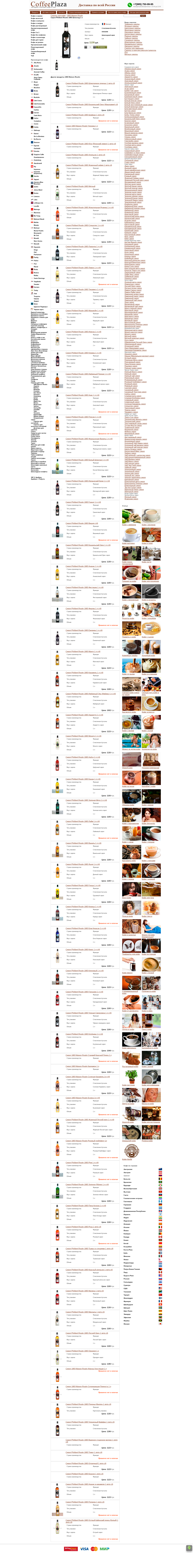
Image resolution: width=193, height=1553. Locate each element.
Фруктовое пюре (37, 450)
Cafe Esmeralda (39, 104)
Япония (126, 1324)
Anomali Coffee (39, 72)
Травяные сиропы (132, 24)
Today (36, 290)
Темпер (33, 440)
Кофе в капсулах (37, 21)
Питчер (33, 368)
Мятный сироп (130, 336)
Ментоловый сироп (133, 322)
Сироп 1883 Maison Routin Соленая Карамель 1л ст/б (88, 1077)
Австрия (127, 1172)
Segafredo (37, 281)
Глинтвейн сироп (132, 141)
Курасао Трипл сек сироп (135, 270)
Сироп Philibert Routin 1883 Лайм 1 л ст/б (83, 821)
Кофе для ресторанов (151, 1122)
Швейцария (128, 1304)
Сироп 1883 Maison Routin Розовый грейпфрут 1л (86, 1141)
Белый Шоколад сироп (134, 107)
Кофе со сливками (149, 674)
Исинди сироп (130, 220)
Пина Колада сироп (133, 364)
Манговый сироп (131, 310)
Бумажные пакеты (37, 316)
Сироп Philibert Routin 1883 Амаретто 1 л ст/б (84, 715)
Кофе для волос (148, 823)
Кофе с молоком (148, 525)
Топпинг (34, 441)
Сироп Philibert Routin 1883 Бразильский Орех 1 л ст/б (88, 545)
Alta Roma (37, 63)
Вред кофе (126, 898)
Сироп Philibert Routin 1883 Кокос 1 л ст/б (83, 950)
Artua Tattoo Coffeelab (38, 78)
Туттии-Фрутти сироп (133, 425)
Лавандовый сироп (133, 272)
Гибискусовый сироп (133, 139)
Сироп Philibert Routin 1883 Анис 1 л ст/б (82, 395)
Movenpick (37, 233)
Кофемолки (35, 346)
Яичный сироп (130, 497)
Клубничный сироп (132, 246)
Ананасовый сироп (132, 79)
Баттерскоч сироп (132, 99)
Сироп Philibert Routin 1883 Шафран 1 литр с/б (85, 115)
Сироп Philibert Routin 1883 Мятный (80, 186)
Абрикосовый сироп (133, 69)
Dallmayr (37, 130)
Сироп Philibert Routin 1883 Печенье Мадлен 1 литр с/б (88, 1404)
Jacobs (36, 176)
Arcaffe (36, 75)
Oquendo (37, 247)
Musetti (36, 238)
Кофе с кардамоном (130, 823)
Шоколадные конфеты (39, 472)
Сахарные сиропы (132, 40)
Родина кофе (147, 1141)
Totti (35, 293)
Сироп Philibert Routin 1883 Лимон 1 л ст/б (83, 268)
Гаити (126, 1195)
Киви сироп (129, 239)
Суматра (127, 1285)
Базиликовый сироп (133, 93)
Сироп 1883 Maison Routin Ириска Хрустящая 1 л (86, 1369)
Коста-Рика (128, 1250)
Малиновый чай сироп (134, 306)
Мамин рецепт (39, 416)
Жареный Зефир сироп (134, 178)
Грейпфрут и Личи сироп (135, 153)
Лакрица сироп (131, 278)
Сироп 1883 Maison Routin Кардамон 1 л (82, 1066)
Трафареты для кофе (131, 954)
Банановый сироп (132, 95)
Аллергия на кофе (149, 749)
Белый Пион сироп (132, 103)
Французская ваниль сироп (136, 439)
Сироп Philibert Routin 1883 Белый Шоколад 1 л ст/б (87, 460)
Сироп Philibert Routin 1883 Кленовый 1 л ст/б (85, 971)
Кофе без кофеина (38, 35)
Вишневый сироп (132, 131)
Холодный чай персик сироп (136, 447)
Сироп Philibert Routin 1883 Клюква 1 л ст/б (83, 353)
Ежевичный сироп (132, 174)
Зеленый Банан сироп (134, 198)
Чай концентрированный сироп (138, 457)
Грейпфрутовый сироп (134, 155)
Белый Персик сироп (133, 101)
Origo (36, 250)
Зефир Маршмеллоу (38, 334)
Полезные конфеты (38, 374)
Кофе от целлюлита (130, 1011)
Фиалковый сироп (132, 433)
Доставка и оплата (48, 12)
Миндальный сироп (133, 326)
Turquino (37, 296)
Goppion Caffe (39, 154)
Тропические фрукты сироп (136, 419)
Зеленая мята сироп (133, 194)
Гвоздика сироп (131, 135)
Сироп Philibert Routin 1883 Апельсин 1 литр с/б (85, 155)
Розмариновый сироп (133, 380)
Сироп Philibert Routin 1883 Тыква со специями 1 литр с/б (89, 1249)
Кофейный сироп (132, 258)
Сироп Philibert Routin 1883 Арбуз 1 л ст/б (83, 757)
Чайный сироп (130, 467)
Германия (127, 1205)
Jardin (36, 187)
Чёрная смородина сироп (135, 477)
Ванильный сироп (132, 127)
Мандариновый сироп (134, 312)
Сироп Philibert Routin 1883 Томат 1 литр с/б (84, 1452)
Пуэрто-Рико (129, 1276)
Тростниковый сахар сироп (136, 423)
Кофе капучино (128, 543)
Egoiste (36, 146)
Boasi (36, 82)
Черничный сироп (132, 471)
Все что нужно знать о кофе (117, 12)
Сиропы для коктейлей (37, 422)
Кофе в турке (147, 543)
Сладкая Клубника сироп (135, 398)
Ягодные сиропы (132, 26)
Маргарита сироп (132, 316)
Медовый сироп (131, 320)
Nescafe (36, 244)
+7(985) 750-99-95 (143, 4)
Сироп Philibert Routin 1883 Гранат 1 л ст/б (83, 502)
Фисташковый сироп (133, 437)
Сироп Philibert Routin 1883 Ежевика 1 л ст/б (84, 630)
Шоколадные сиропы (133, 42)
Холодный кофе (148, 655)
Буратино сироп (131, 125)
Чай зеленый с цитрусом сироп (137, 455)
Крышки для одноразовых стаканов (39, 348)
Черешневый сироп (133, 469)
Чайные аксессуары (38, 458)
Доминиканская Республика (135, 1211)
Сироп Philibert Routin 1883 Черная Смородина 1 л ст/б (88, 1013)
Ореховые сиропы (132, 32)
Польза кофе (127, 916)
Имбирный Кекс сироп (134, 206)
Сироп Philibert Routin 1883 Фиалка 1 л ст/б (83, 609)
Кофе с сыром (148, 637)
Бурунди (127, 1185)
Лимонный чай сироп (133, 300)
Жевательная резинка (39, 332)
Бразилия (127, 1182)
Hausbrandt (38, 163)
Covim (36, 124)
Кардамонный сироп (133, 228)
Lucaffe (36, 206)
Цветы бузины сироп (133, 449)
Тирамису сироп (131, 412)
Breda (36, 91)
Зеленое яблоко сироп (134, 196)
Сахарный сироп (131, 390)
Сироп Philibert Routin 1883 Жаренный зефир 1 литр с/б (89, 165)
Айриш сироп (130, 73)
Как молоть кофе (129, 712)
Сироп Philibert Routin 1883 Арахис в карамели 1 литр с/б (89, 1484)
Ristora (36, 273)
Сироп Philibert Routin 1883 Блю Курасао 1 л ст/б (86, 928)
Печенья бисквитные (38, 366)
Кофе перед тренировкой (127, 563)
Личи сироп (129, 302)
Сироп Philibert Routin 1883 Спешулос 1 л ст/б (85, 225)
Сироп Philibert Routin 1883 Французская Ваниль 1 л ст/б (89, 439)
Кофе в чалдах (37, 23)
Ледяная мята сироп (133, 282)
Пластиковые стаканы (39, 369)
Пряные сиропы (131, 36)
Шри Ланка (128, 1311)
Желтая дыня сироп (133, 184)
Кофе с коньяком (149, 618)
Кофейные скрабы (129, 655)
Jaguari (36, 179)
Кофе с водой (147, 1067)
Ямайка (126, 1321)
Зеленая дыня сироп (133, 192)
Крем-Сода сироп (132, 266)
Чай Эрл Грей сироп (133, 465)
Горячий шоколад (37, 326)
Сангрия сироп (131, 388)
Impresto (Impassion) (38, 172)
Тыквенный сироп (132, 427)
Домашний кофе (129, 1141)
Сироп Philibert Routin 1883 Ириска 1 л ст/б (83, 332)
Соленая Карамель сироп (135, 404)
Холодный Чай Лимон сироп (136, 443)
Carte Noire (38, 115)
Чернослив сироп (132, 473)
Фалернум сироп (131, 429)
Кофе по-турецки (149, 954)
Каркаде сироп (131, 233)
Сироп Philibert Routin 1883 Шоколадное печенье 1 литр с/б (90, 83)
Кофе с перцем (148, 842)
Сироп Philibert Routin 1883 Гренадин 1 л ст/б (84, 992)
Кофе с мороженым (130, 600)
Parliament (37, 254)
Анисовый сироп (131, 81)
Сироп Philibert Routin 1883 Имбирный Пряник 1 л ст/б (88, 374)
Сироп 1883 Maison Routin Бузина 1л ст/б (83, 1098)
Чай (32, 56)
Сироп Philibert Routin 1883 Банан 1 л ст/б (83, 779)
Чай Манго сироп (132, 461)
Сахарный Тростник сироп (135, 392)
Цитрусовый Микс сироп (135, 451)
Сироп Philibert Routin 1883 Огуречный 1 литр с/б (86, 1463)
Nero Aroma (38, 241)
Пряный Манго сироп (133, 372)
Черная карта (38, 309)
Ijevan (36, 398)
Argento (36, 386)
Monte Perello (38, 231)
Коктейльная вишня (38, 339)
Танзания (127, 1292)
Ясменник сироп (131, 499)
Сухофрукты (35, 438)
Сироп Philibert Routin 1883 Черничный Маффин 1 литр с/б (90, 1422)
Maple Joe (37, 401)
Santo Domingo (39, 278)
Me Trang (37, 216)
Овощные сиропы (132, 46)
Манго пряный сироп (133, 308)
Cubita (36, 127)
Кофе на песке (128, 786)
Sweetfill (37, 409)
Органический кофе (39, 45)
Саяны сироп (130, 394)
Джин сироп (129, 166)
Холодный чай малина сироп (137, 445)
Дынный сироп (131, 168)
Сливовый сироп (132, 400)
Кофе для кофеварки (150, 1085)
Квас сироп (129, 237)
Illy (35, 166)
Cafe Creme (38, 100)
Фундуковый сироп (132, 441)
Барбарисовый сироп (133, 97)
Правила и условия (98, 12)
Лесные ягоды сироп (133, 288)
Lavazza (36, 196)
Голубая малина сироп (134, 143)
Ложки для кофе (37, 352)
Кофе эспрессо (148, 712)
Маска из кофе (148, 1104)
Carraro (36, 113)
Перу (126, 1272)
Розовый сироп (131, 384)
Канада (126, 1237)
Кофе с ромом (128, 879)
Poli (35, 264)
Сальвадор (128, 1282)
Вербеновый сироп (133, 129)
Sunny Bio (37, 408)
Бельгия (127, 1179)
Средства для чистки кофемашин (38, 434)
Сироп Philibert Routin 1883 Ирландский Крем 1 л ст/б (88, 481)
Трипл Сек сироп (131, 417)
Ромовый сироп (131, 386)
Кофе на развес (37, 42)
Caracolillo (37, 107)
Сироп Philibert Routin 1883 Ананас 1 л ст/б (83, 566)
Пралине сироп (131, 366)
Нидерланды (129, 1263)
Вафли (33, 322)
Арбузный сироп (131, 87)
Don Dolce (37, 393)
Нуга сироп (129, 340)
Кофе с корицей (148, 879)
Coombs (36, 391)
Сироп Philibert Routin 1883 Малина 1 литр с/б (85, 1291)
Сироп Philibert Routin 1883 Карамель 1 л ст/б (84, 673)
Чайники (34, 453)
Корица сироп (130, 256)
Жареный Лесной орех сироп (137, 180)
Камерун (127, 1234)
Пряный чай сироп (132, 376)
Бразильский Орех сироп (135, 119)
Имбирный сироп (132, 210)
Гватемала (128, 1201)
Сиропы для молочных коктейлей (38, 425)
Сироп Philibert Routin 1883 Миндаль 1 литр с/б (85, 1312)
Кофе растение (128, 1085)
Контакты (62, 12)
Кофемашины (36, 344)
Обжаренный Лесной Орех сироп (138, 342)
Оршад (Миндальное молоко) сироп (139, 356)
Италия (126, 1227)
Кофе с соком (127, 842)
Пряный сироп (131, 374)
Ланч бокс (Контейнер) (39, 351)
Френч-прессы (36, 448)
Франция (127, 1301)
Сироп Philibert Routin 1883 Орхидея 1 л (82, 1351)
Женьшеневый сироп (133, 190)
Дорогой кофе (128, 1122)
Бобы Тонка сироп (132, 115)
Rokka (36, 275)
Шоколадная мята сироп (135, 481)
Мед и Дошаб (35, 356)
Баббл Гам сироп (132, 91)
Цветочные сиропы (133, 28)
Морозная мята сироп (134, 330)
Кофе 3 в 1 (35, 32)
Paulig (36, 257)
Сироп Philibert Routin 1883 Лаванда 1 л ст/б (84, 247)
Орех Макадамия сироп (134, 348)
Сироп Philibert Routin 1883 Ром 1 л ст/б (82, 1163)
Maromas (37, 213)
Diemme (37, 142)
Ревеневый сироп (132, 378)
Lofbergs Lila (38, 203)
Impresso (37, 169)
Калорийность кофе (150, 1048)
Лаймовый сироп (132, 276)
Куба (125, 1253)
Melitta (36, 222)
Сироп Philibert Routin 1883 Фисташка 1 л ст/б (84, 587)
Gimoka (36, 151)
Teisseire (37, 413)
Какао (33, 336)
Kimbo (36, 193)
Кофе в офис (147, 1011)
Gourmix (37, 394)
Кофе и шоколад (129, 935)
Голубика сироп (131, 147)
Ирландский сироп (132, 218)
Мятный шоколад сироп (134, 338)
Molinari (37, 228)
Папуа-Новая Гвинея (132, 1269)
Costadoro (37, 121)
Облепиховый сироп (133, 344)
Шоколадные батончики (35, 469)
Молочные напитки (38, 359)
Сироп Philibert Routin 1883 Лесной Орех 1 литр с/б (87, 1333)
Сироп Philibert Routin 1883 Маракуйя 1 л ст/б (84, 311)
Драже (33, 331)
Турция (126, 1295)
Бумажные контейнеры (39, 314)
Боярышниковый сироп (134, 117)
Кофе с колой (147, 731)
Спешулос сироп (131, 406)
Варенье (34, 321)
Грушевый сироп (131, 160)
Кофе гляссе (147, 916)
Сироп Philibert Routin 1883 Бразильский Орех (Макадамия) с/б (92, 104)
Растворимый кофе (130, 1067)
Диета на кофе (128, 1104)
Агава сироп (130, 71)
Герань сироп (130, 137)
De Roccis (37, 139)
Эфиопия (127, 1317)
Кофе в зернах (36, 16)
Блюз (36, 304)
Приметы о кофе (129, 637)
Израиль (127, 1214)
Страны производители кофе (78, 12)
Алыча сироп (130, 75)
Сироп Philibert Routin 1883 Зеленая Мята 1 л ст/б (86, 800)
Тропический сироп (133, 421)
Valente (36, 299)
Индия (126, 1217)
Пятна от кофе (128, 1029)
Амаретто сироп (131, 77)
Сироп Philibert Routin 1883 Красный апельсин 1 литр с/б (89, 1270)
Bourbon (37, 87)
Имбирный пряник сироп (135, 208)
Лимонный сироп (132, 298)
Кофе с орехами (148, 861)
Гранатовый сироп (132, 151)
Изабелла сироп (131, 204)
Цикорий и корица (37, 451)
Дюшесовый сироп (132, 172)
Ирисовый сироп (131, 214)
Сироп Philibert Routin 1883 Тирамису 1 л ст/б (84, 289)
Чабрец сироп (130, 453)
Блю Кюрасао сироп (133, 113)
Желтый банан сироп (133, 186)
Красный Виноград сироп (135, 262)
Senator (36, 284)
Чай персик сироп (132, 463)
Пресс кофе (147, 1029)
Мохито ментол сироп (134, 332)
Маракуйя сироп (131, 314)
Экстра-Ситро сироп (133, 488)
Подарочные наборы (38, 371)
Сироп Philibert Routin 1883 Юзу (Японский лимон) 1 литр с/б (91, 144)
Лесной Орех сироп (133, 286)
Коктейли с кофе (148, 786)
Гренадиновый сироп (133, 157)
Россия (126, 1279)
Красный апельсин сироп (135, 260)
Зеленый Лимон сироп (134, 200)
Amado (36, 66)
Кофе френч (127, 973)
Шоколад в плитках (38, 463)
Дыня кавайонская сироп (135, 170)
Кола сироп (129, 252)
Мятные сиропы (131, 54)
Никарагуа (128, 1266)
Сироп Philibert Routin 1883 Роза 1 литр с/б (83, 1227)
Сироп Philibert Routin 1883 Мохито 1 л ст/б (83, 736)
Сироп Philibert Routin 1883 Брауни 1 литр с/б (84, 1474)
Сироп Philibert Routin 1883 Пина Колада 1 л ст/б (86, 1206)
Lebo (35, 200)
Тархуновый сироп (132, 408)
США (125, 1288)
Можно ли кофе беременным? (148, 936)
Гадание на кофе (129, 581)
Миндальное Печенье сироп (136, 324)
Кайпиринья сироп (132, 222)
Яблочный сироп (131, 492)
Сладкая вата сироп (133, 396)
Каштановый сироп (133, 235)
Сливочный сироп (132, 402)
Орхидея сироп (131, 354)
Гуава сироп (130, 162)
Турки (33, 443)
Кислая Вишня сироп (133, 242)
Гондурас (127, 1208)
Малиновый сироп (132, 304)
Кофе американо (129, 1048)
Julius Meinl (38, 190)
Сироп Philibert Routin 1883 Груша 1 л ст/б (83, 885)
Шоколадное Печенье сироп (136, 483)
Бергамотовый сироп (133, 109)
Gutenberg (37, 160)
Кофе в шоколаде (38, 37)
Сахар (33, 381)
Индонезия (128, 1221)
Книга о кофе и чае (38, 337)
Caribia (36, 110)
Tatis (35, 411)
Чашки (33, 460)
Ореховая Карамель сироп (136, 350)
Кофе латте (146, 562)
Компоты (34, 341)
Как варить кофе (129, 861)
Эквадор (127, 1314)
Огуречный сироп (132, 346)
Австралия (128, 1169)
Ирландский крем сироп (134, 216)
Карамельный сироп (133, 226)
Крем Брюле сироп (132, 264)
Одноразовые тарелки (39, 364)
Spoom (36, 406)
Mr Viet (36, 235)
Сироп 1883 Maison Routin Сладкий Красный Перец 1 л (88, 1055)
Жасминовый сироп (133, 182)
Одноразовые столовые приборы (38, 361)
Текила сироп (130, 410)
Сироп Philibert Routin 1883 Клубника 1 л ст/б (84, 1034)
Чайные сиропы (131, 38)
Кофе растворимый (39, 26)
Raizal (36, 267)
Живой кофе (127, 768)
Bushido (37, 97)
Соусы (33, 431)
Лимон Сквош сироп (133, 290)
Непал (126, 1259)
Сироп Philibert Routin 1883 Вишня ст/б (82, 523)
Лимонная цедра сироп (134, 294)
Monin (36, 403)
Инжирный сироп (132, 212)
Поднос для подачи (38, 373)
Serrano (36, 287)
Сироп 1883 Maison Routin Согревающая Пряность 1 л (88, 1386)
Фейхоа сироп (130, 431)
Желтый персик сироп (134, 188)
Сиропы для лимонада (134, 48)
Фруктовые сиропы (132, 30)
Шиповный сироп (132, 479)
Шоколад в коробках (38, 461)
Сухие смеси (35, 436)
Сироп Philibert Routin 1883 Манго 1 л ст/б (83, 651)
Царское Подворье (40, 307)
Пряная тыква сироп (133, 368)
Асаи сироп (129, 89)
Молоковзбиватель (38, 357)
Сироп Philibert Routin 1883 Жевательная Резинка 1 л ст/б (90, 207)
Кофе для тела (148, 898)
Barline (36, 388)
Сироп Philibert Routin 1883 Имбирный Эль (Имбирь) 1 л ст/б (91, 694)
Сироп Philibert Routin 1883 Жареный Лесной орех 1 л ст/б (90, 1120)
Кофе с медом (128, 731)
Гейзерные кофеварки (39, 324)
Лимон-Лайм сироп (132, 292)
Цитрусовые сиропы (133, 34)
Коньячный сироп (132, 254)
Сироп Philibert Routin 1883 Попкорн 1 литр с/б (85, 1502)
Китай (126, 1243)
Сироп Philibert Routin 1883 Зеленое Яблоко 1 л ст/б (87, 1184)
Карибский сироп (132, 231)
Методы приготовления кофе (139, 12)
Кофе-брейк (127, 1159)
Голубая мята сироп (133, 145)
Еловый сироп (130, 176)
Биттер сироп (130, 111)
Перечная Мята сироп (134, 360)
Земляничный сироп (133, 202)
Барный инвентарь (38, 312)
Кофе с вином (147, 805)
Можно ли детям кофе (131, 749)
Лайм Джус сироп (132, 274)
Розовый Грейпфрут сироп (136, 382)
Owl (35, 252)
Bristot (36, 94)
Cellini (36, 118)
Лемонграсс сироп (132, 284)
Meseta (36, 225)
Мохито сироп (130, 334)
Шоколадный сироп (133, 486)
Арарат (36, 301)
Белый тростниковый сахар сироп (139, 105)
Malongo (37, 209)
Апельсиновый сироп (133, 83)
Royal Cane (37, 404)
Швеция (127, 1308)
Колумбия (128, 1247)
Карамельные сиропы (134, 44)
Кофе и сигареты (149, 600)
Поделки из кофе (149, 991)
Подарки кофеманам (150, 768)
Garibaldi (37, 148)
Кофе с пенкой (148, 973)
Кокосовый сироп (132, 250)
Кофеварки (35, 342)
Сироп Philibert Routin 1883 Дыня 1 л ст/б (83, 864)
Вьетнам (127, 1192)
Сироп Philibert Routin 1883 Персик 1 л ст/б (83, 417)
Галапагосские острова (133, 1198)
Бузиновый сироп (132, 123)
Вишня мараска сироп (134, 133)
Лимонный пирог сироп (134, 296)
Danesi (36, 133)
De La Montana (39, 136)
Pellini (36, 260)
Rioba (36, 269)
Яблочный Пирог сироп (134, 490)
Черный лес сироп (132, 475)
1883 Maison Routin (40, 384)
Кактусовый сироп (132, 224)
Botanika (37, 389)
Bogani (36, 85)
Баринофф (37, 414)
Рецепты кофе (128, 618)
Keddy (36, 399)
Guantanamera (39, 157)
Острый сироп (130, 358)
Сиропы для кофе (37, 383)
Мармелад (34, 354)
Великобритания (130, 1189)
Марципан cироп (131, 318)
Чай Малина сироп (132, 459)
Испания (127, 1224)
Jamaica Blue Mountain (38, 183)
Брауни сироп (130, 121)
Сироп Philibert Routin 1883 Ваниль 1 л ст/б (83, 843)
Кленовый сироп (131, 244)
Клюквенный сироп (132, 248)
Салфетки (34, 379)
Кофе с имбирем (129, 525)
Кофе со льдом (128, 674)
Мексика (127, 1256)
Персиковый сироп (132, 362)
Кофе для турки (37, 40)
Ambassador (38, 69)
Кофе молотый (37, 18)
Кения (126, 1240)
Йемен (126, 1230)
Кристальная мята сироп (135, 268)
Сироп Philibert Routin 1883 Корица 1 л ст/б (83, 907)
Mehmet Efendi (39, 219)
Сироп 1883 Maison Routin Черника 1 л (82, 126)
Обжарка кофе (128, 805)
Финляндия (128, 1298)
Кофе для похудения (150, 581)
